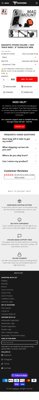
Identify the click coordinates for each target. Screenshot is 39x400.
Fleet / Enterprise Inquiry (9, 332)
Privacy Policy (6, 293)
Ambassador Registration (10, 320)
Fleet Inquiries (6, 308)
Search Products (7, 296)
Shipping (4, 281)
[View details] (19, 206)
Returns (4, 287)
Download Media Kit (8, 314)
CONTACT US (19, 126)
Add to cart (27, 79)
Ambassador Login (8, 323)
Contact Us (5, 311)
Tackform (15, 389)
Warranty (4, 284)
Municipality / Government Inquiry (13, 335)
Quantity (4, 76)
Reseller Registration (8, 326)
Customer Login (7, 302)
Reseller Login (6, 329)
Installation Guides (7, 299)
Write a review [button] (19, 177)
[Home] (19, 3)
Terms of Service (7, 290)
